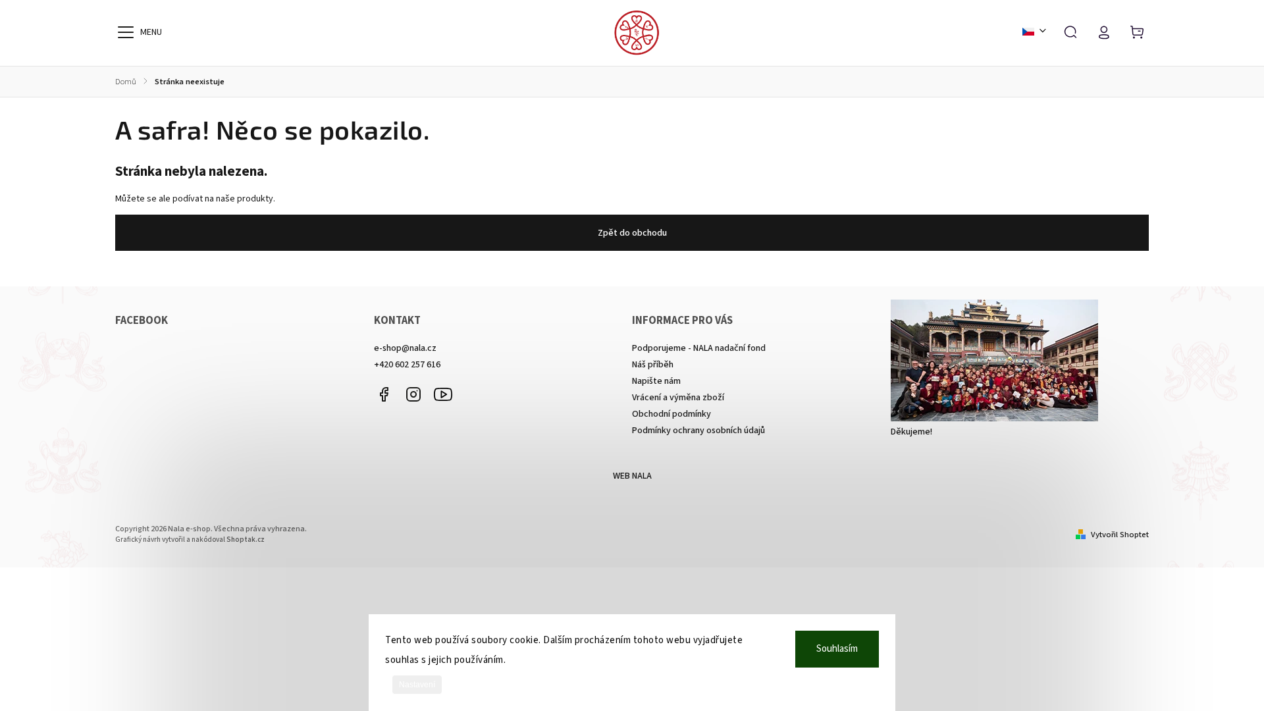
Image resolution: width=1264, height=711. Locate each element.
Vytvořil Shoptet (1120, 534)
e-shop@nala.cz (405, 348)
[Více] (125, 32)
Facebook (384, 394)
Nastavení (417, 684)
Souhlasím (837, 649)
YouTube (443, 394)
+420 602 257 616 (407, 364)
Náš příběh (652, 364)
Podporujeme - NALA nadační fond (699, 348)
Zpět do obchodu (632, 233)
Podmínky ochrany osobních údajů (698, 430)
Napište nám (656, 381)
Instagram (413, 394)
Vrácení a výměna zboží (678, 397)
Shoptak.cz (245, 539)
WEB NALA (632, 476)
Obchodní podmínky (671, 414)
